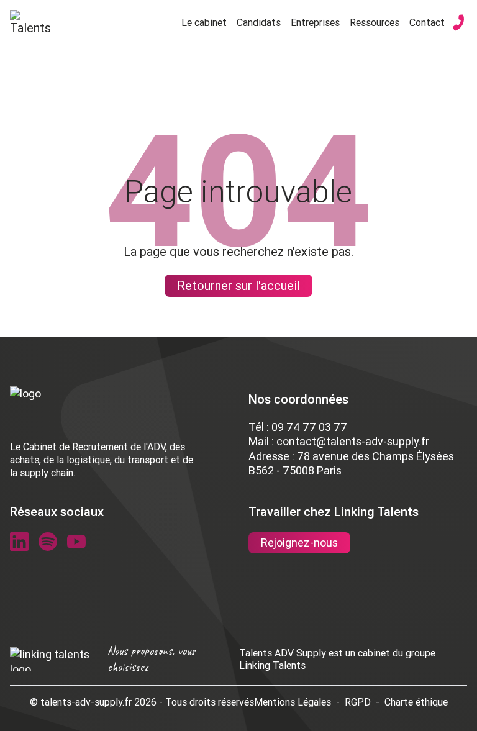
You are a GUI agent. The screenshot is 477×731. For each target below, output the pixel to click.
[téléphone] (458, 22)
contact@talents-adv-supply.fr (352, 441)
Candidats (259, 22)
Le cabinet (204, 22)
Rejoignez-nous (299, 542)
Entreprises (315, 22)
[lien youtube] (76, 541)
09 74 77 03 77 (309, 427)
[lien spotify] (48, 541)
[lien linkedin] (19, 541)
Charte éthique (416, 702)
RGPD (358, 702)
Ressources (374, 22)
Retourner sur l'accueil (238, 285)
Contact (427, 22)
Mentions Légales (292, 702)
